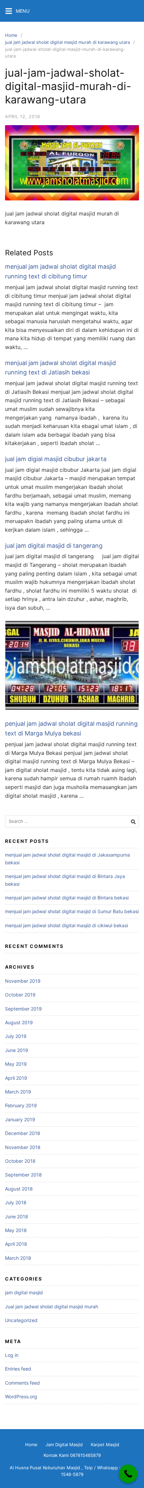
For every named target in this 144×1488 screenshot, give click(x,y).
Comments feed (22, 1383)
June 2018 (16, 1216)
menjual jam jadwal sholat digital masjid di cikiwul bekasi (66, 925)
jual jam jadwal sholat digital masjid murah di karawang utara (67, 42)
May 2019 (16, 1064)
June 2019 (16, 1050)
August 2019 (19, 1022)
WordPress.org (21, 1396)
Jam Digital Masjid (64, 1444)
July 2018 (15, 1202)
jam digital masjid (24, 1292)
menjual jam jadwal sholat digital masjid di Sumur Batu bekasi (72, 911)
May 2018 (16, 1230)
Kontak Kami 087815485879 (72, 1455)
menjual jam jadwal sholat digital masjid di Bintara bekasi (67, 897)
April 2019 (16, 1078)
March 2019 (18, 1092)
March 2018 (18, 1258)
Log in (11, 1355)
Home (11, 35)
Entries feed (18, 1369)
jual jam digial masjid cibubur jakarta (55, 458)
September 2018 (23, 1174)
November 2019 (23, 981)
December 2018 (22, 1133)
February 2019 (21, 1105)
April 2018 (16, 1244)
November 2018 (23, 1147)
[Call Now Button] (128, 1474)
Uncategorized (21, 1320)
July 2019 (15, 1036)
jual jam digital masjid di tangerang (53, 545)
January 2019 (20, 1119)
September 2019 (23, 1009)
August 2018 (19, 1189)
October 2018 (20, 1161)
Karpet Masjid (105, 1444)
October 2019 (20, 994)
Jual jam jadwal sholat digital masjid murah (51, 1306)
